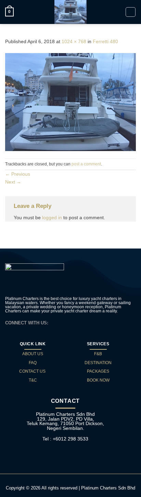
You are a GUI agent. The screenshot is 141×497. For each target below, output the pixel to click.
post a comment (86, 164)
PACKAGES (98, 371)
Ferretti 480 (105, 41)
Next (13, 182)
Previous (17, 174)
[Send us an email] (63, 322)
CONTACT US (33, 371)
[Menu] (131, 12)
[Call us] (71, 322)
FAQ (33, 362)
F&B (98, 353)
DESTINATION (98, 362)
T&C (33, 380)
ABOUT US (32, 353)
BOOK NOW (98, 380)
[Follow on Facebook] (55, 322)
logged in (52, 217)
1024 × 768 (74, 41)
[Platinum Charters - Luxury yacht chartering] (70, 12)
